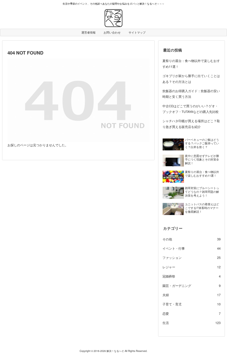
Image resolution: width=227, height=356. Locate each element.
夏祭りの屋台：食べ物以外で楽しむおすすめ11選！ (191, 63)
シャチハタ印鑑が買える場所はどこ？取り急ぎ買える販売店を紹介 (191, 123)
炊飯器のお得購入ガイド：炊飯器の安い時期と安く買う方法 (191, 93)
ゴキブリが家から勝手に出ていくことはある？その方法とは (191, 78)
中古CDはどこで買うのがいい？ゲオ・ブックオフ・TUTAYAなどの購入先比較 (190, 109)
